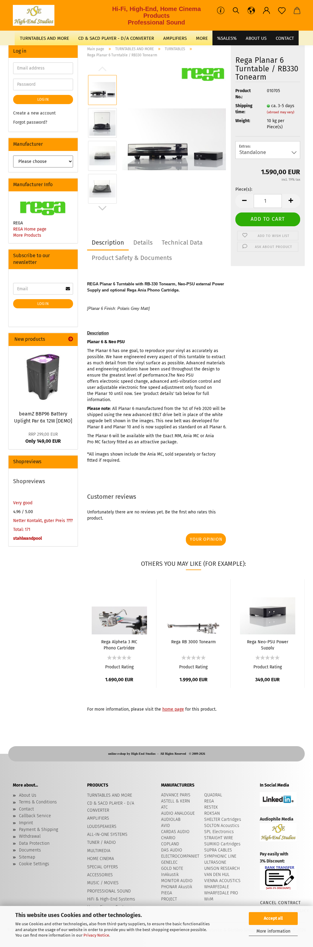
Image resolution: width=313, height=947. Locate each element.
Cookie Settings (34, 863)
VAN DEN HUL (217, 874)
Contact (26, 809)
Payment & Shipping (38, 829)
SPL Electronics (219, 831)
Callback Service (35, 815)
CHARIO (168, 837)
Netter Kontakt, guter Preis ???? (43, 520)
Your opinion (206, 539)
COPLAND (170, 844)
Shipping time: (243, 109)
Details (143, 242)
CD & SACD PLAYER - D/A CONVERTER (116, 38)
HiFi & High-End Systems (111, 899)
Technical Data (182, 242)
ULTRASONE (215, 862)
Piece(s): (243, 189)
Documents (30, 850)
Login (43, 99)
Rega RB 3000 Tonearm (193, 641)
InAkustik (170, 874)
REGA (209, 801)
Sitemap (27, 857)
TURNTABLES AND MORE (44, 38)
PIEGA (166, 893)
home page (173, 709)
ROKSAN (212, 813)
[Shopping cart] (297, 10)
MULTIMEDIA (98, 850)
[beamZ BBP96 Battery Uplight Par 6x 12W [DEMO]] (43, 377)
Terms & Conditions (38, 802)
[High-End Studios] (36, 15)
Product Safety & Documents (132, 257)
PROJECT (169, 899)
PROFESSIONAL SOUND (109, 891)
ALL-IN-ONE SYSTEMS (107, 834)
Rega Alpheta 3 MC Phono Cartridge (119, 644)
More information (273, 931)
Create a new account (34, 113)
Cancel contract (280, 902)
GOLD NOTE (172, 868)
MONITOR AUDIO (177, 880)
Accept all (273, 918)
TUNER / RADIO (101, 842)
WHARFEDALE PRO (221, 893)
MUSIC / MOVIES (103, 882)
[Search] (236, 10)
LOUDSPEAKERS (101, 826)
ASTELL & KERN (175, 801)
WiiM (208, 899)
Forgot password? (30, 122)
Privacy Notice (96, 935)
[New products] (70, 339)
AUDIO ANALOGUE (178, 813)
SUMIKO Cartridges (222, 844)
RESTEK (211, 807)
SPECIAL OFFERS (102, 867)
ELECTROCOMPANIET (180, 856)
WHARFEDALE (216, 886)
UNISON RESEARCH (222, 868)
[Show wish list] (281, 10)
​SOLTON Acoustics (221, 825)
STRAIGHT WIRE (218, 837)
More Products (27, 235)
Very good (22, 502)
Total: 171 (21, 529)
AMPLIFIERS (175, 38)
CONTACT (285, 38)
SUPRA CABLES (218, 850)
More (202, 38)
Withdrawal (30, 836)
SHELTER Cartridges (222, 819)
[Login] (266, 10)
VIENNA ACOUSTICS (222, 880)
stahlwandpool (27, 538)
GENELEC (169, 862)
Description (108, 242)
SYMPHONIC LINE (220, 856)
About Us (256, 38)
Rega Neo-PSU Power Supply (267, 644)
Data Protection (34, 843)
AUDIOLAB (170, 819)
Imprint (26, 822)
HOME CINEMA (100, 858)
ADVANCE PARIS (175, 795)
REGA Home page (29, 229)
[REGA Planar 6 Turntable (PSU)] (174, 139)
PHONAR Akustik (176, 886)
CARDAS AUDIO (175, 831)
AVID (165, 825)
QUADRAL (213, 795)
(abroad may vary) (280, 112)
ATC (164, 807)
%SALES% (227, 38)
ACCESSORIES (100, 874)
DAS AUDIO (171, 850)
